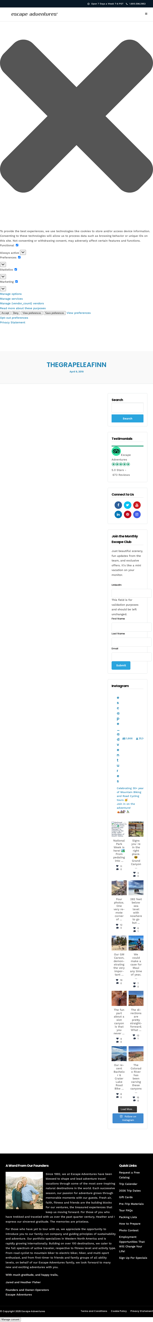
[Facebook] (118, 505)
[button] (76, 117)
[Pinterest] (127, 514)
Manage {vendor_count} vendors (22, 303)
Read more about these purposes (23, 308)
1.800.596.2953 (137, 3)
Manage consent (10, 1319)
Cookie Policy (119, 1311)
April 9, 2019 (77, 371)
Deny (16, 313)
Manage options (11, 294)
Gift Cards (126, 1197)
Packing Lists (128, 1217)
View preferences (32, 313)
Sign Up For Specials (133, 1257)
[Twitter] (127, 505)
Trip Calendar (128, 1184)
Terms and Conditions (94, 1311)
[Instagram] (137, 514)
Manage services (11, 298)
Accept (5, 313)
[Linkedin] (118, 514)
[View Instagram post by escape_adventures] (124, 834)
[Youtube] (137, 505)
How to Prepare (129, 1223)
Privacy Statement (12, 322)
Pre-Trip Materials (131, 1204)
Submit (121, 665)
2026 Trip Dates (130, 1190)
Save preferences (54, 313)
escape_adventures (119, 827)
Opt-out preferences (14, 317)
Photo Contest (128, 1230)
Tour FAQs (126, 1210)
